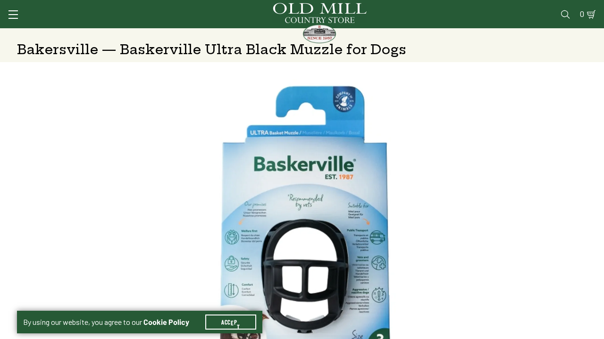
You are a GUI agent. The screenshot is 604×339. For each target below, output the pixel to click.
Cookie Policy (166, 322)
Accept (230, 322)
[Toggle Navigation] (13, 14)
